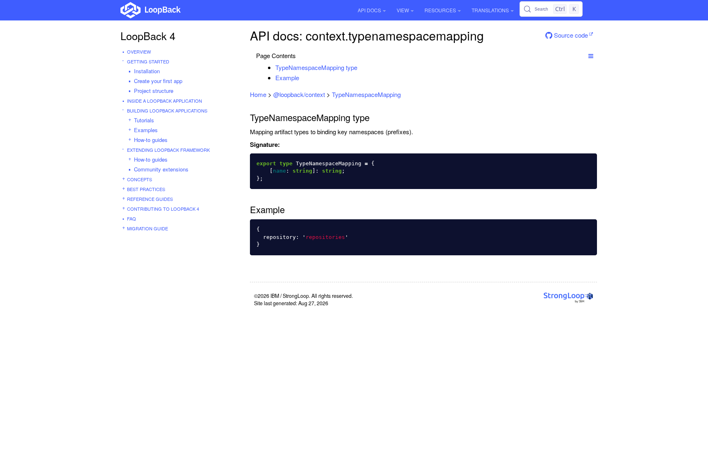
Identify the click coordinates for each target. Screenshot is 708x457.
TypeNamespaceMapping (366, 94)
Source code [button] (570, 35)
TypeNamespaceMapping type (316, 67)
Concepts (139, 179)
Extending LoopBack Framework (168, 149)
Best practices (146, 189)
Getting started (148, 61)
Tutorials (144, 120)
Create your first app (158, 81)
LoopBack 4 (147, 35)
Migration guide (147, 228)
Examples (146, 130)
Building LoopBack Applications (167, 110)
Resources (440, 10)
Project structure (153, 91)
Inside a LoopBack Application (164, 100)
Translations (490, 10)
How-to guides (151, 140)
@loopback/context (299, 94)
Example (287, 77)
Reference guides (150, 199)
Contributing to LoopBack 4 (163, 208)
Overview (139, 51)
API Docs (369, 10)
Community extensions (161, 169)
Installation (147, 71)
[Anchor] (362, 67)
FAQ (131, 218)
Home (258, 94)
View (403, 10)
